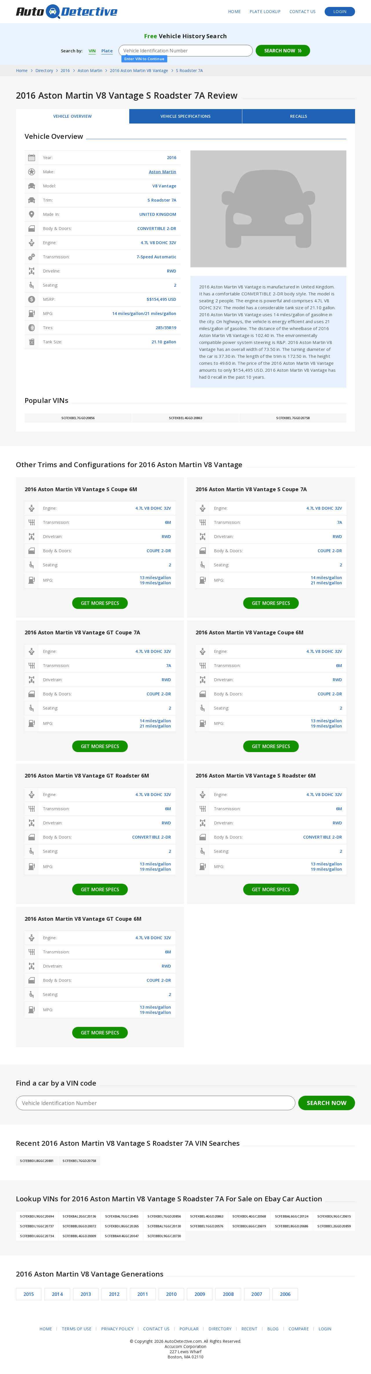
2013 (86, 1294)
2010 (171, 1294)
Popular (189, 1328)
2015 (28, 1294)
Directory (219, 1328)
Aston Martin (163, 171)
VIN (92, 51)
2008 (228, 1294)
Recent (249, 1328)
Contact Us (303, 11)
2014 (57, 1294)
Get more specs (100, 603)
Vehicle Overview (72, 116)
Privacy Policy (117, 1328)
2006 (285, 1294)
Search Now (279, 50)
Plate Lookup (265, 11)
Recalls (298, 116)
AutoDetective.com (66, 11)
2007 (256, 1294)
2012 (114, 1294)
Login (339, 11)
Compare (299, 1328)
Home (234, 11)
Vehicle (185, 116)
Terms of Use (76, 1328)
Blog (273, 1328)
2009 (199, 1294)
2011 (142, 1294)
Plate (107, 51)
